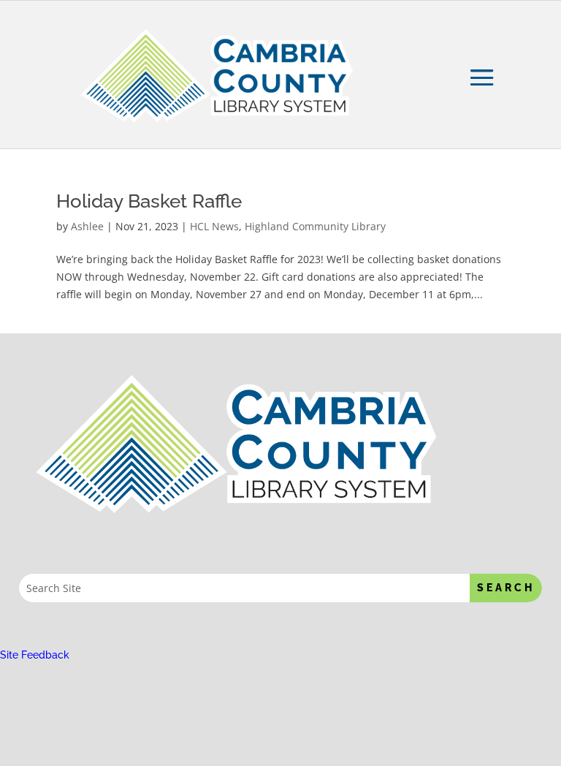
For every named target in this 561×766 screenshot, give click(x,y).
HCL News (214, 226)
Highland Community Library (315, 226)
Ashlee (87, 226)
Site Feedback (34, 655)
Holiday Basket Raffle (149, 201)
